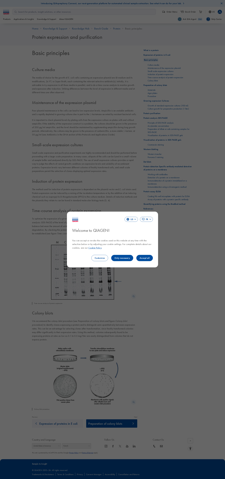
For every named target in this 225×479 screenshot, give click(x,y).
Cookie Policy (95, 247)
